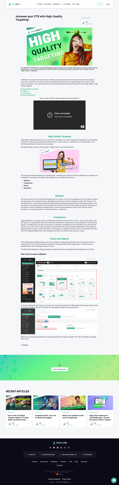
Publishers (56, 4)
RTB (73, 4)
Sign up (100, 4)
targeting (25, 345)
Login (108, 4)
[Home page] (14, 4)
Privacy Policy (66, 479)
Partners (63, 461)
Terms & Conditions (54, 479)
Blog (77, 4)
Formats (39, 4)
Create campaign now (59, 369)
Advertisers (48, 4)
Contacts (60, 465)
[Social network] (50, 447)
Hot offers (67, 4)
